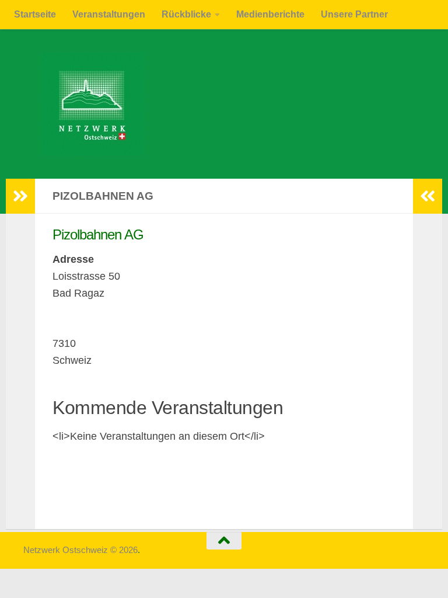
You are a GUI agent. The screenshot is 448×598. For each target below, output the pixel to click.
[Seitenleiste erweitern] (20, 196)
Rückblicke (186, 14)
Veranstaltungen (108, 14)
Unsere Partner (354, 14)
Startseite (35, 14)
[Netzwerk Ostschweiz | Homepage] (83, 104)
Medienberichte (270, 14)
